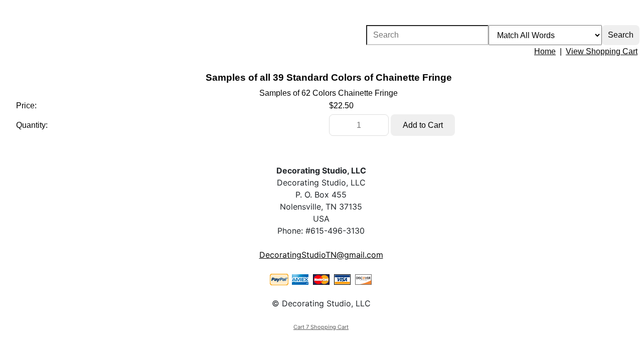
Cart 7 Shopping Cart (321, 326)
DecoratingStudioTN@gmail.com (321, 255)
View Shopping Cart (601, 51)
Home (545, 51)
